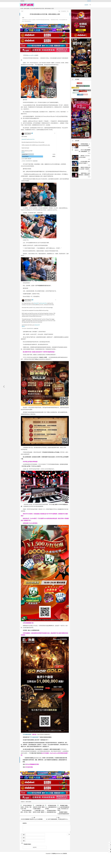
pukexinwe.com (37, 757)
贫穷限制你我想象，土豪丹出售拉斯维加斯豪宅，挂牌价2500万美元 (84, 145)
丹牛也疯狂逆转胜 (34, 737)
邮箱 (23, 838)
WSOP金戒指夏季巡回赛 (86, 84)
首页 (22, 8)
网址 (23, 841)
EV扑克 (80, 85)
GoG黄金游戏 (84, 94)
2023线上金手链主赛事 (82, 82)
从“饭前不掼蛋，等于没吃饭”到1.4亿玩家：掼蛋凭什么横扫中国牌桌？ (39, 812)
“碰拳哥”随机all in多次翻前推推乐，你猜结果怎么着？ (84, 175)
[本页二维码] (109, 852)
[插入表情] (68, 834)
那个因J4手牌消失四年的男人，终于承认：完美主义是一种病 (26, 812)
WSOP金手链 (81, 89)
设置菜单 (89, 0)
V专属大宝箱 (76, 89)
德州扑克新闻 (26, 8)
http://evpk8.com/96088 (55, 753)
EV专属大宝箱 (88, 91)
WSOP (77, 84)
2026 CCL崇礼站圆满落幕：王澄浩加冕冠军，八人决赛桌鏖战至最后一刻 (84, 151)
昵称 (23, 835)
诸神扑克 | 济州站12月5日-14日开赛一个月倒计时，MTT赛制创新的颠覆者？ (84, 169)
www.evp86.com (31, 55)
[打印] (59, 11)
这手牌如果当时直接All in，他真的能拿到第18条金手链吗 (50, 812)
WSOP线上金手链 (78, 93)
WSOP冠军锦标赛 (85, 88)
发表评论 (64, 11)
